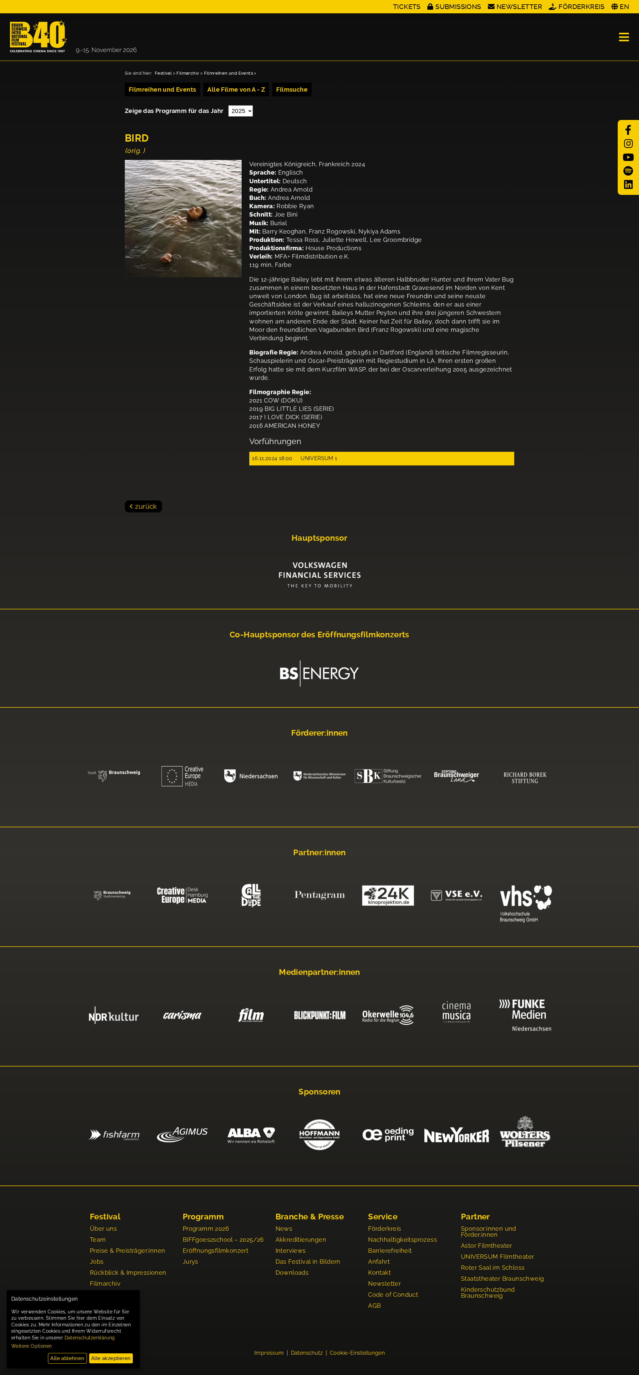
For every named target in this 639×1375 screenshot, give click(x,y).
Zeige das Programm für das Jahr (175, 110)
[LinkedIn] (628, 185)
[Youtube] (628, 157)
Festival (163, 73)
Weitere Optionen (31, 1346)
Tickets (407, 7)
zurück (146, 506)
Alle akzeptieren (110, 1358)
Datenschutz (307, 1353)
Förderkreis (581, 7)
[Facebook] (628, 130)
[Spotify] (628, 171)
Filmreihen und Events (228, 73)
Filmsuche (292, 89)
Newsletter (519, 7)
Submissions (458, 7)
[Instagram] (628, 144)
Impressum (269, 1353)
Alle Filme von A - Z (236, 89)
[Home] (73, 37)
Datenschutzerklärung (90, 1337)
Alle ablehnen (67, 1358)
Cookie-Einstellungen (357, 1353)
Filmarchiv (187, 73)
